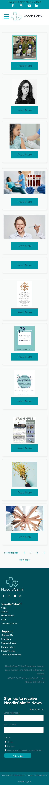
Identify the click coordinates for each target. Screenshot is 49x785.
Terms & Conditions (11, 654)
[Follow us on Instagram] (22, 6)
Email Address (12, 713)
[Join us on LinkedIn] (37, 6)
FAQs (3, 619)
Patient (11, 746)
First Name (10, 724)
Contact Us (7, 635)
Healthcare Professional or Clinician (24, 750)
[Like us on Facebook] (14, 6)
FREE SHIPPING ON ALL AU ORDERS (25, 1)
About (4, 611)
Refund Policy (8, 646)
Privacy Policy (8, 650)
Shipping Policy (8, 643)
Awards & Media (9, 623)
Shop (4, 607)
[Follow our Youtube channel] (29, 6)
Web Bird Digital (24, 782)
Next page (24, 559)
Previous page (11, 552)
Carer (10, 742)
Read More (24, 65)
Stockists (6, 639)
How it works (7, 615)
